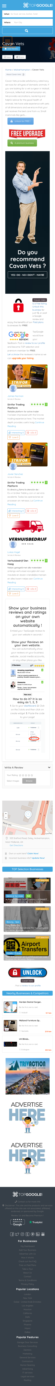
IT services (27, 1372)
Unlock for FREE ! (23, 121)
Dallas (27, 1332)
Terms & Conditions (27, 1280)
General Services (15, 896)
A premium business (24, 143)
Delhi (27, 1317)
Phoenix (27, 1324)
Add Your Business (27, 1250)
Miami (27, 1328)
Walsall (24, 1012)
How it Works (27, 1257)
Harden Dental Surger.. (30, 1002)
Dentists (27, 1350)
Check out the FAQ (27, 1261)
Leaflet (48, 833)
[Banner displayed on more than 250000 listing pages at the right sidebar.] (28, 1117)
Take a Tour (27, 1269)
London (27, 1294)
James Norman (15, 396)
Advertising (27, 1369)
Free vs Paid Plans (27, 1265)
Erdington (25, 1049)
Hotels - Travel (14, 953)
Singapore (27, 1320)
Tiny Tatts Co (12, 925)
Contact (27, 1276)
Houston (28, 1309)
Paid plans (38, 322)
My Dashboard (27, 1246)
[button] (7, 41)
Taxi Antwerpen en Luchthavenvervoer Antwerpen (27, 957)
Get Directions (16, 845)
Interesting (18, 432)
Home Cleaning (27, 1365)
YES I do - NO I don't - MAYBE (27, 274)
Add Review (12, 48)
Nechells (24, 1031)
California (27, 1313)
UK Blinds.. (24, 1039)
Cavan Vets (39, 300)
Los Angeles (27, 1305)
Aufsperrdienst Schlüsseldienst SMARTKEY (27, 899)
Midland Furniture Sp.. (29, 1020)
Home (8, 69)
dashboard (30, 705)
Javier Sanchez (15, 474)
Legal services (27, 1376)
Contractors (27, 1361)
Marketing (27, 1353)
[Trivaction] (28, 1076)
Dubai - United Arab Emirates (27, 1302)
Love (15, 437)
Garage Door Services (27, 1342)
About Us (27, 1272)
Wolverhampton (22, 69)
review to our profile (35, 343)
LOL (33, 432)
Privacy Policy (27, 1284)
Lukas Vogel (13, 552)
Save (8, 57)
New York (27, 1298)
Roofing (27, 1380)
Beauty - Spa (13, 922)
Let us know (13, 354)
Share (21, 57)
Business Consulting (27, 1346)
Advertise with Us (27, 1253)
